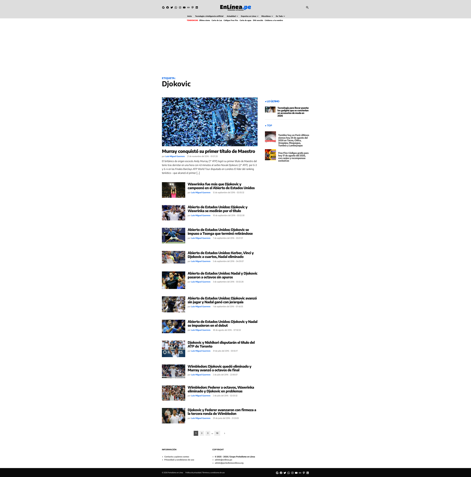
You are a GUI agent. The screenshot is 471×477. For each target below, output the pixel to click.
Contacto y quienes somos (176, 456)
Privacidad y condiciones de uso (179, 459)
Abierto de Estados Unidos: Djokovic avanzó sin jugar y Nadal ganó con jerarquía (222, 300)
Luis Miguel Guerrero (175, 156)
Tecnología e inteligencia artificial (209, 16)
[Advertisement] (235, 48)
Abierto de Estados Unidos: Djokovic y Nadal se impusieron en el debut (222, 323)
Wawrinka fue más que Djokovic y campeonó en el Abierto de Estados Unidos (221, 186)
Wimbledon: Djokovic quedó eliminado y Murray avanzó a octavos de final (219, 368)
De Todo (279, 16)
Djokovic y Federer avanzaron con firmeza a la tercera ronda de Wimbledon (222, 412)
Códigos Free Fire (231, 20)
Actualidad (231, 16)
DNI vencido (258, 20)
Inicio (189, 16)
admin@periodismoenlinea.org (229, 463)
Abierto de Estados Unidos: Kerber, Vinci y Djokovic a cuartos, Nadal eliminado (221, 255)
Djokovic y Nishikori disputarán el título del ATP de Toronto (221, 344)
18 (217, 433)
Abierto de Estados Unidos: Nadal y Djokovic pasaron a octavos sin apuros (222, 275)
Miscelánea (266, 16)
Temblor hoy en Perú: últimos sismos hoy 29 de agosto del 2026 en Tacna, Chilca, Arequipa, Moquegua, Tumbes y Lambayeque (293, 140)
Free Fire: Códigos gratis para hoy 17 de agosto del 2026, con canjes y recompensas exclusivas (293, 156)
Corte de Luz (217, 20)
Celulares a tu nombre (274, 20)
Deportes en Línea (248, 16)
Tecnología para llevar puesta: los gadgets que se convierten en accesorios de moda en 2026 (293, 111)
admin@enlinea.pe (223, 459)
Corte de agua (245, 20)
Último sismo (204, 20)
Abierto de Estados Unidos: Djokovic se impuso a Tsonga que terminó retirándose (220, 231)
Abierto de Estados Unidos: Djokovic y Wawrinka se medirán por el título (217, 209)
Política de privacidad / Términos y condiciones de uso (205, 472)
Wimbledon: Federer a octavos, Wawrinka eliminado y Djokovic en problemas (221, 389)
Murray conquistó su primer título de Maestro (208, 151)
